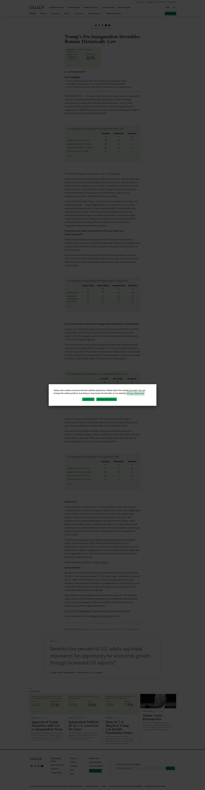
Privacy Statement (136, 393)
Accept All (88, 399)
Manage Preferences (106, 399)
